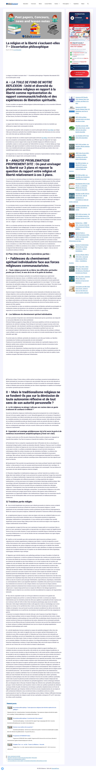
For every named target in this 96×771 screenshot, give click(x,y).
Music (82, 3)
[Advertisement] (34, 63)
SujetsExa (76, 3)
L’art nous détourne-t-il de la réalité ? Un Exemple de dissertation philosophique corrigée (27, 760)
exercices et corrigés (15, 756)
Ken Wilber (51, 130)
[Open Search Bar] (88, 3)
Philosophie (34, 757)
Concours (33, 3)
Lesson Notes (48, 3)
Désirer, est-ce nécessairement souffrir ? (17, 759)
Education (25, 3)
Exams (56, 3)
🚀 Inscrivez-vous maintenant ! (79, 73)
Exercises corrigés (17, 757)
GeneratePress (55, 768)
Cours (9, 756)
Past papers (66, 3)
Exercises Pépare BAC (26, 757)
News (40, 3)
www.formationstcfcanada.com (80, 67)
